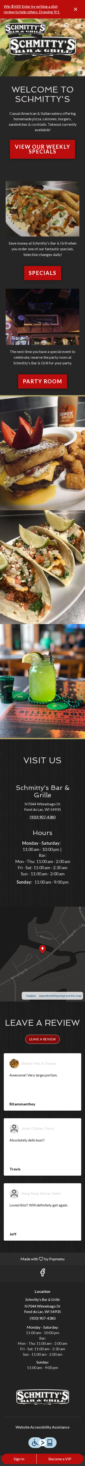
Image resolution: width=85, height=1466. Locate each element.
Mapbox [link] (31, 995)
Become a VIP (59, 1459)
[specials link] (42, 208)
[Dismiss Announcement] (75, 9)
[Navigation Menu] (78, 26)
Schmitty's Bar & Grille (42, 1399)
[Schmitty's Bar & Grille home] (25, 30)
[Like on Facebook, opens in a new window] (42, 1273)
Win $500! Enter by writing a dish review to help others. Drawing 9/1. (32, 9)
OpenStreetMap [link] (49, 995)
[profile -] (66, 25)
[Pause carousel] (81, 72)
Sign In (19, 1459)
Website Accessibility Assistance (42, 1427)
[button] (42, 453)
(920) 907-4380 (42, 1318)
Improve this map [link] (70, 995)
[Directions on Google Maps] (42, 953)
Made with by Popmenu (34, 1259)
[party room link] (42, 316)
